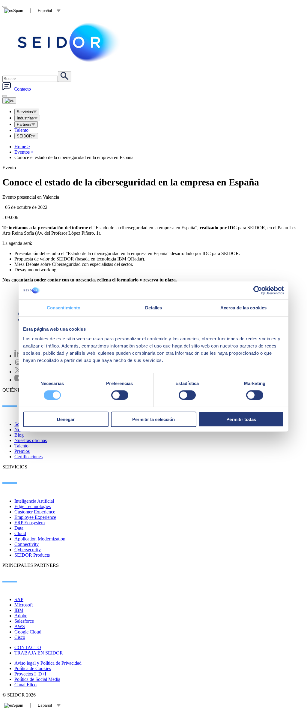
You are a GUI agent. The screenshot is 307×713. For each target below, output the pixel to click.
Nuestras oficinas (30, 440)
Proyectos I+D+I (30, 673)
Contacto (22, 89)
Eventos (24, 152)
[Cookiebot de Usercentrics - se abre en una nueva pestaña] (257, 290)
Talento (21, 130)
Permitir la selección (153, 419)
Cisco (19, 637)
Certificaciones (28, 456)
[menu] (4, 96)
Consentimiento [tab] (63, 307)
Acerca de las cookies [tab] (243, 307)
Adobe (20, 615)
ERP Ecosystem (29, 522)
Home (22, 146)
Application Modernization (39, 538)
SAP (18, 599)
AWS (19, 626)
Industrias (25, 118)
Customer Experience (34, 511)
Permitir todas (241, 419)
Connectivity (26, 544)
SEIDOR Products (32, 555)
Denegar (66, 419)
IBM (18, 610)
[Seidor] (69, 42)
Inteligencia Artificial (34, 501)
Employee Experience (35, 517)
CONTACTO (27, 647)
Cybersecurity (27, 549)
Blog (19, 435)
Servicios (25, 112)
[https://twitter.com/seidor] (18, 371)
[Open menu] (9, 100)
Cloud (20, 533)
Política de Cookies (32, 668)
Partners (24, 124)
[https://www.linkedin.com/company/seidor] (18, 355)
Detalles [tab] (153, 307)
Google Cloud (27, 631)
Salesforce (24, 621)
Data (18, 528)
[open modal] (4, 7)
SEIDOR (24, 136)
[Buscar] (64, 76)
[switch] (119, 395)
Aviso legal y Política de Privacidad (48, 663)
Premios (22, 451)
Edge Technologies (32, 506)
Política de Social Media (37, 679)
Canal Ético (25, 684)
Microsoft (23, 604)
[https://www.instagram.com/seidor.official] (18, 364)
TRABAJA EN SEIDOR (38, 652)
